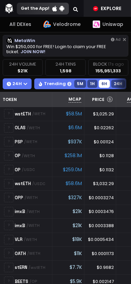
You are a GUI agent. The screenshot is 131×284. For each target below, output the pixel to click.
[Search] (75, 8)
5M (80, 83)
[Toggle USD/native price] (109, 99)
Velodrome (67, 24)
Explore (111, 8)
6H (104, 83)
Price (98, 99)
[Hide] (124, 39)
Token (10, 99)
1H (92, 83)
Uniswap (112, 24)
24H (118, 83)
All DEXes (20, 24)
